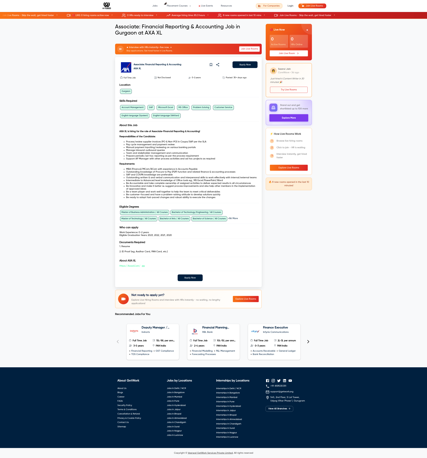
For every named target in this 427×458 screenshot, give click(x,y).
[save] (211, 64)
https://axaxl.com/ (129, 266)
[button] (213, 15)
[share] (217, 64)
